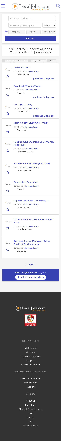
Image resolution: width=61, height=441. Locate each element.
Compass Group (31, 71)
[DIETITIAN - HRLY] (8, 69)
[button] (6, 31)
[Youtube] (33, 332)
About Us (30, 400)
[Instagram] (38, 332)
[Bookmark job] (8, 76)
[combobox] (32, 18)
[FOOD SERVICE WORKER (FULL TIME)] (8, 165)
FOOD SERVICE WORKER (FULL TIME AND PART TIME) (34, 143)
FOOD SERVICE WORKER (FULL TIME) (32, 163)
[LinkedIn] (29, 332)
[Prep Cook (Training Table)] (8, 88)
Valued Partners (30, 425)
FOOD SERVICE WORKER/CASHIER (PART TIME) (33, 221)
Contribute (30, 405)
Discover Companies (30, 356)
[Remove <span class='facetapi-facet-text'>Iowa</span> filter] (48, 61)
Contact (30, 417)
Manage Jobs (30, 382)
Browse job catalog (30, 364)
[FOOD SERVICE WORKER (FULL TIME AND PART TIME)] (8, 144)
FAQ (31, 421)
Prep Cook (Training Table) (27, 86)
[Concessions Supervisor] (8, 184)
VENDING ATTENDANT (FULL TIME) (31, 123)
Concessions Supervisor (26, 182)
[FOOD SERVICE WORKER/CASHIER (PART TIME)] (8, 221)
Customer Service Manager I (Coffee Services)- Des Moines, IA (32, 242)
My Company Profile (30, 378)
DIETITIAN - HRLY (22, 67)
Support (30, 360)
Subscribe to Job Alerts (32, 277)
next (31, 264)
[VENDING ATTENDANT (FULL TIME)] (8, 125)
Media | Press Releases (30, 409)
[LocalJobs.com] (30, 6)
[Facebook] (19, 332)
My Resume (30, 348)
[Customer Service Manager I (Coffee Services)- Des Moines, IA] (8, 243)
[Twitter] (24, 332)
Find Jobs (30, 352)
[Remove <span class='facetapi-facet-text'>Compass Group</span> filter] (29, 61)
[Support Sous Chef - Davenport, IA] (8, 202)
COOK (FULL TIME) (23, 104)
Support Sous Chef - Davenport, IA (31, 200)
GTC (31, 413)
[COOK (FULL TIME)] (8, 106)
